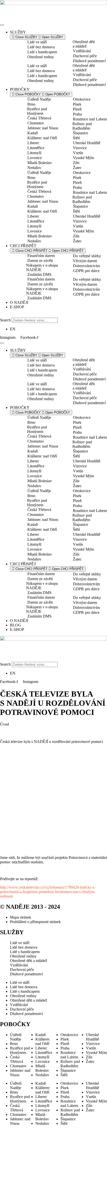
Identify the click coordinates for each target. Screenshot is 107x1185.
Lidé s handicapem (42, 52)
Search (5, 320)
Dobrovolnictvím (86, 266)
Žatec (77, 168)
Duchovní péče (85, 56)
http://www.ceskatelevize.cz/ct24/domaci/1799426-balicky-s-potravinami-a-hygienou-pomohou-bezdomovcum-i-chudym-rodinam (48, 891)
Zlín (76, 163)
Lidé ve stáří (37, 42)
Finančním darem (41, 256)
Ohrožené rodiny (40, 57)
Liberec (33, 143)
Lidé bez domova (41, 47)
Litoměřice (35, 148)
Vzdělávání (82, 51)
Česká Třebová (39, 118)
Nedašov (34, 168)
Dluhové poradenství (89, 61)
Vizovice (80, 148)
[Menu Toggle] (2, 25)
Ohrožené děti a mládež (84, 44)
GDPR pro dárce (86, 271)
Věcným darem (85, 261)
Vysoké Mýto (83, 158)
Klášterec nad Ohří (42, 138)
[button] (53, 315)
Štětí (76, 138)
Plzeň (77, 109)
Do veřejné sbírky (87, 256)
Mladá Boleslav (39, 163)
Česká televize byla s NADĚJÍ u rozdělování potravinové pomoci (51, 741)
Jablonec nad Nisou (42, 128)
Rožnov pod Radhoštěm (82, 126)
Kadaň (32, 133)
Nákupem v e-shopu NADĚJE (42, 267)
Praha (77, 114)
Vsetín (78, 153)
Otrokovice (82, 99)
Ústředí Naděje (39, 99)
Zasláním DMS (39, 274)
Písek (77, 104)
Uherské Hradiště (86, 143)
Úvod (4, 724)
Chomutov (35, 123)
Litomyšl (34, 153)
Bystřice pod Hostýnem (37, 111)
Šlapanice (80, 133)
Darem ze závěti (40, 260)
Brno (31, 104)
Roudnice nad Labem (90, 119)
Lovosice (34, 158)
